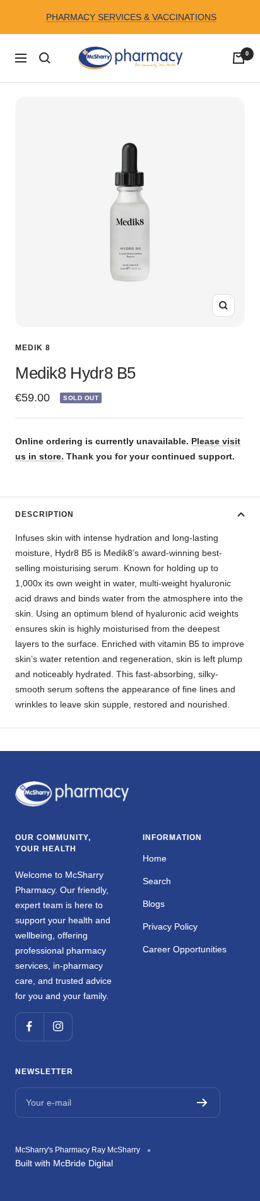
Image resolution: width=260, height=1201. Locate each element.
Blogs (154, 904)
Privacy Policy (170, 926)
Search (157, 881)
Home (155, 858)
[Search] (44, 58)
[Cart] (238, 58)
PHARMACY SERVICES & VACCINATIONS (131, 17)
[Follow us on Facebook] (29, 1026)
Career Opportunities (185, 949)
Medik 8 (32, 347)
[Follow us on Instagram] (58, 1026)
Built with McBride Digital (64, 1163)
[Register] (202, 1102)
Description (44, 514)
